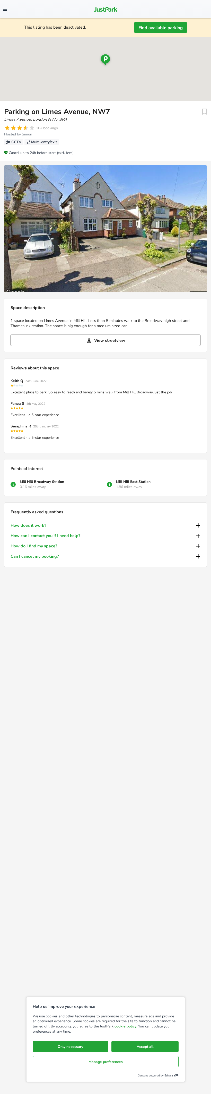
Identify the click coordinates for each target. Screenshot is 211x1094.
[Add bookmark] (204, 112)
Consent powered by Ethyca (155, 1075)
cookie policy (125, 1026)
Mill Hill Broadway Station (42, 481)
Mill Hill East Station (133, 481)
